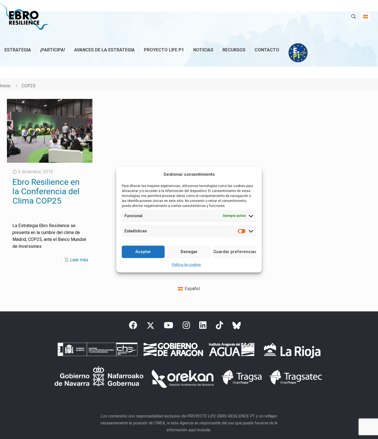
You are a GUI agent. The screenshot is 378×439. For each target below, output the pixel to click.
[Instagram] (186, 326)
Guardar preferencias (234, 251)
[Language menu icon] (365, 16)
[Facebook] (133, 326)
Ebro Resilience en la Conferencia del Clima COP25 (46, 191)
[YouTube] (168, 326)
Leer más (79, 259)
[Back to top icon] (351, 427)
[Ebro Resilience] (24, 16)
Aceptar (143, 251)
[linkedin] (202, 326)
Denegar (189, 251)
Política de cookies (186, 265)
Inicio (5, 85)
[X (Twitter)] (150, 326)
